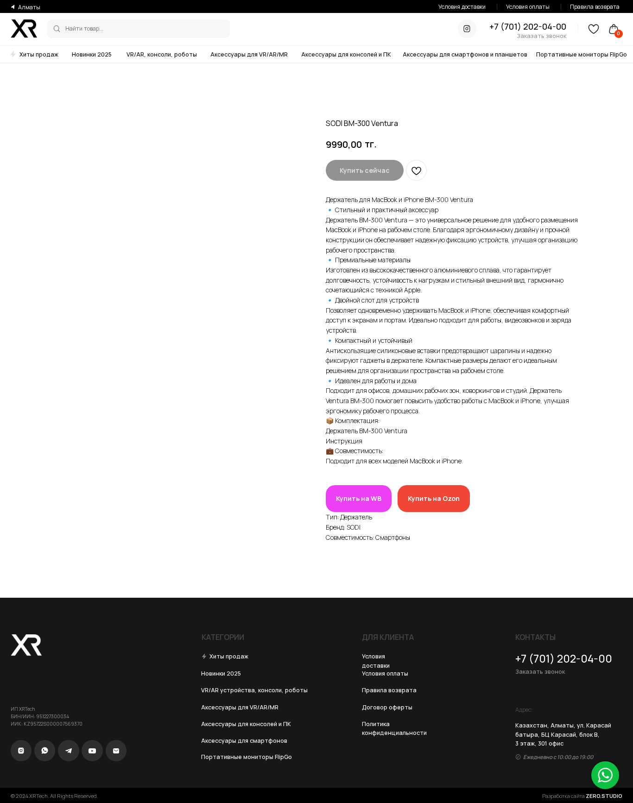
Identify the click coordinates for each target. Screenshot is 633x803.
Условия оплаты (528, 7)
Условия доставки (462, 7)
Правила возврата (595, 7)
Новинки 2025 (92, 54)
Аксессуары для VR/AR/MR (249, 54)
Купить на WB (358, 498)
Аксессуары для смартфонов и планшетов (465, 54)
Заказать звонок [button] (541, 36)
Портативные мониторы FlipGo (581, 54)
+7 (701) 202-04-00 (527, 26)
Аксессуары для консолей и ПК (346, 54)
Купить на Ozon (434, 498)
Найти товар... (84, 28)
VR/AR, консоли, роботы (162, 54)
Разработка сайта (582, 795)
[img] (57, 28)
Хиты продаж (38, 54)
